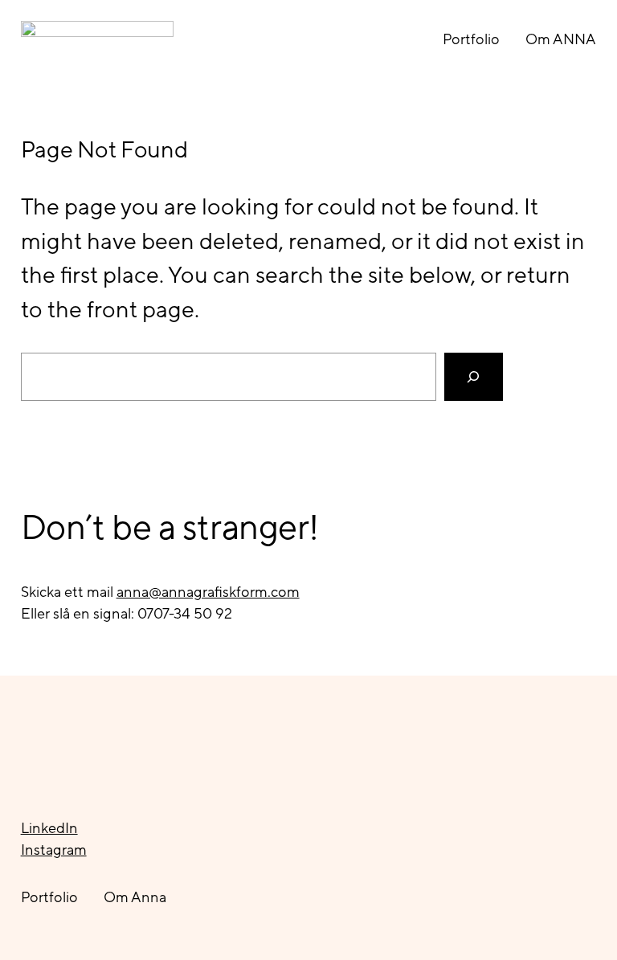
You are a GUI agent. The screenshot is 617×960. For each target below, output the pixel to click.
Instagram (54, 849)
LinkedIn (49, 827)
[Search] (473, 377)
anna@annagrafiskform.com (208, 591)
